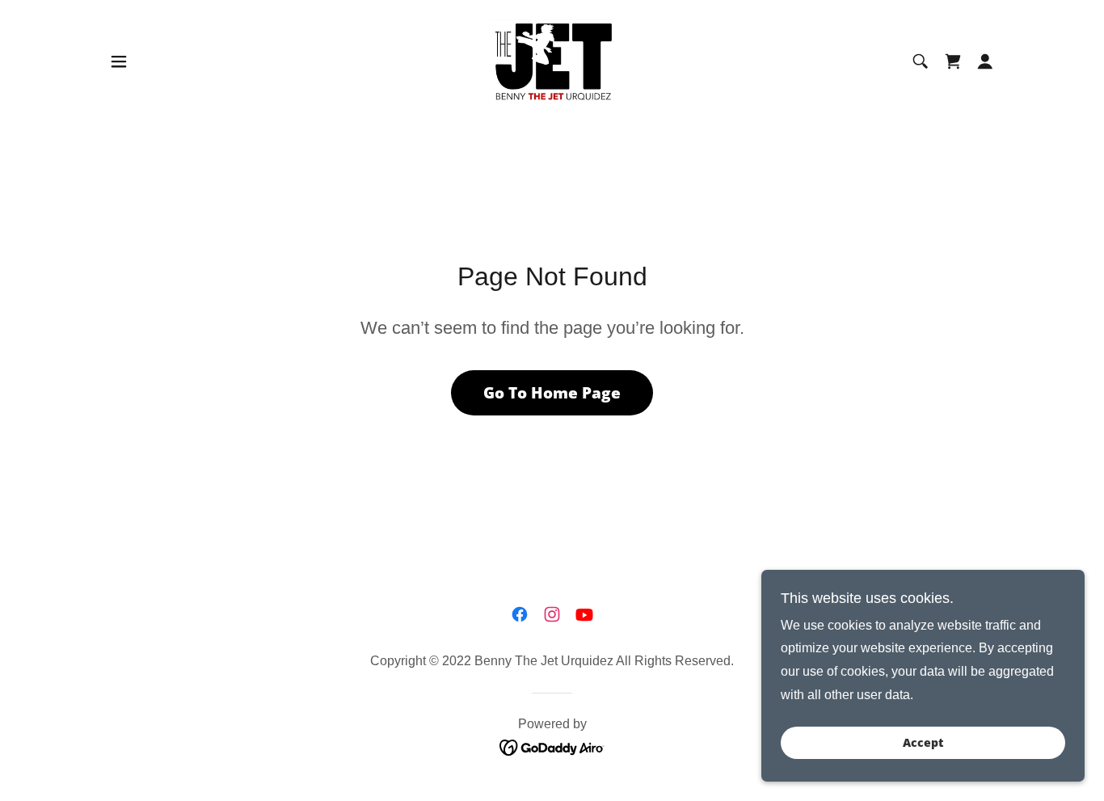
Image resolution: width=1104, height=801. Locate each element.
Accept (923, 743)
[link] (552, 60)
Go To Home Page (552, 392)
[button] (119, 61)
